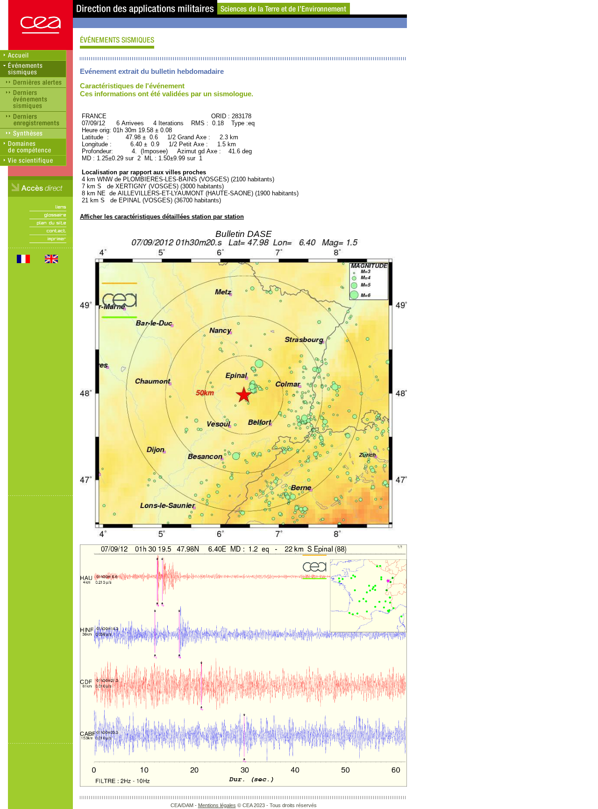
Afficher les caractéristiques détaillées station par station (162, 216)
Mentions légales (217, 805)
